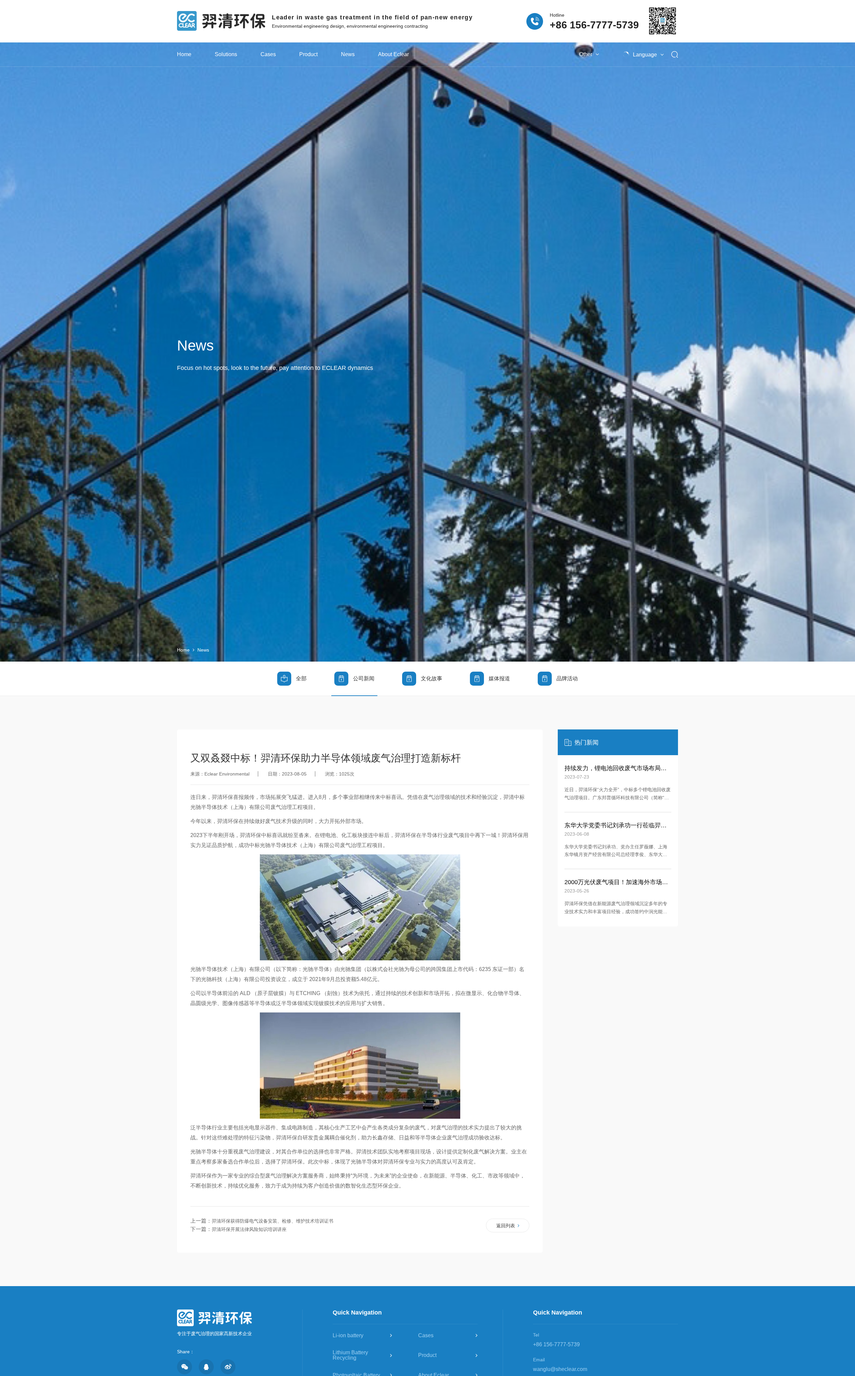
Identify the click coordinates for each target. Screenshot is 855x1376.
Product (308, 54)
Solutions (226, 54)
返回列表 (505, 1225)
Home (184, 54)
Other (585, 54)
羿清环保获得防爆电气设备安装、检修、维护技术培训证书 (272, 1221)
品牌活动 (567, 678)
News (348, 54)
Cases (268, 54)
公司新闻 (363, 678)
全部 (301, 678)
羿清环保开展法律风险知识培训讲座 (249, 1229)
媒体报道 (499, 678)
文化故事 (431, 678)
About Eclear (393, 54)
